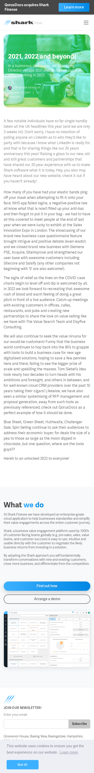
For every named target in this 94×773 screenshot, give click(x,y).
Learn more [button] (69, 752)
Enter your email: (15, 715)
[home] (29, 22)
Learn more (74, 7)
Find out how (47, 586)
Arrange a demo (47, 599)
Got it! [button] (22, 764)
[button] (86, 23)
